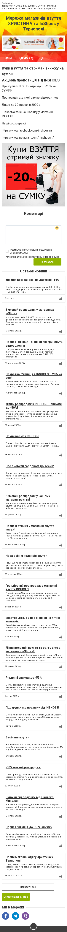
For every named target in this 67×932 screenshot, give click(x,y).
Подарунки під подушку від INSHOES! (32, 707)
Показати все (28, 886)
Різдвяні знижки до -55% (24, 677)
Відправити (48, 262)
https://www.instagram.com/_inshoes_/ (28, 137)
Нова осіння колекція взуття (26, 556)
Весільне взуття (17, 737)
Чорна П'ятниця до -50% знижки (29, 827)
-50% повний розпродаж (23, 767)
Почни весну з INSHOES (22, 436)
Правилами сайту (19, 252)
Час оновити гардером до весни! (30, 466)
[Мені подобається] (60, 298)
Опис (8, 58)
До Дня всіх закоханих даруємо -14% (32, 280)
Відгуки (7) (25, 58)
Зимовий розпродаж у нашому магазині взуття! (28, 497)
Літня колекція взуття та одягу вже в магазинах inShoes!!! (33, 649)
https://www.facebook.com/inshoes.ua (27, 130)
